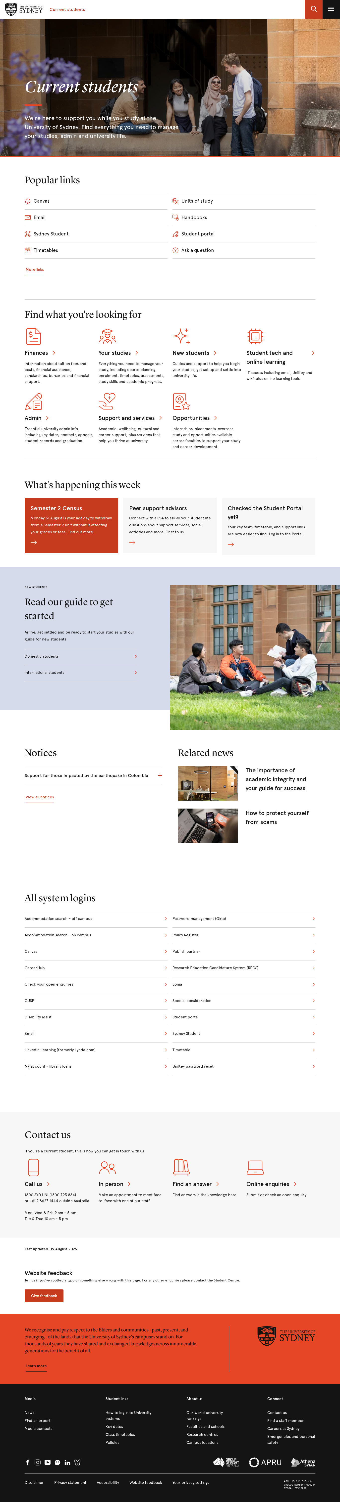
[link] (246, 783)
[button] (314, 9)
